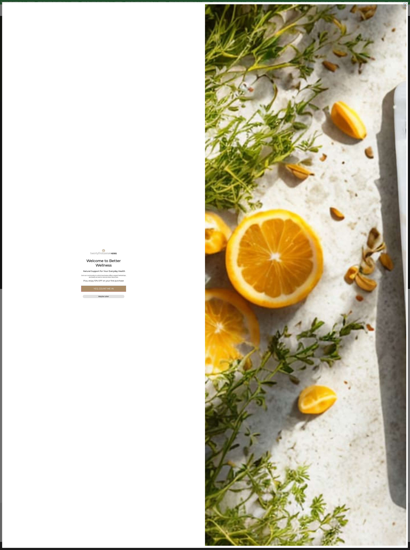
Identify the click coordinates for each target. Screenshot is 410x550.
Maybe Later (103, 296)
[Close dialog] (405, 5)
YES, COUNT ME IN (104, 288)
